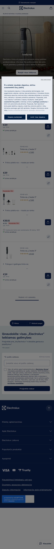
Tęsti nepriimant (46, 79)
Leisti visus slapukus (37, 117)
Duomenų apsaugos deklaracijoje (33, 110)
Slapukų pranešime (14, 110)
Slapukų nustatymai (15, 117)
